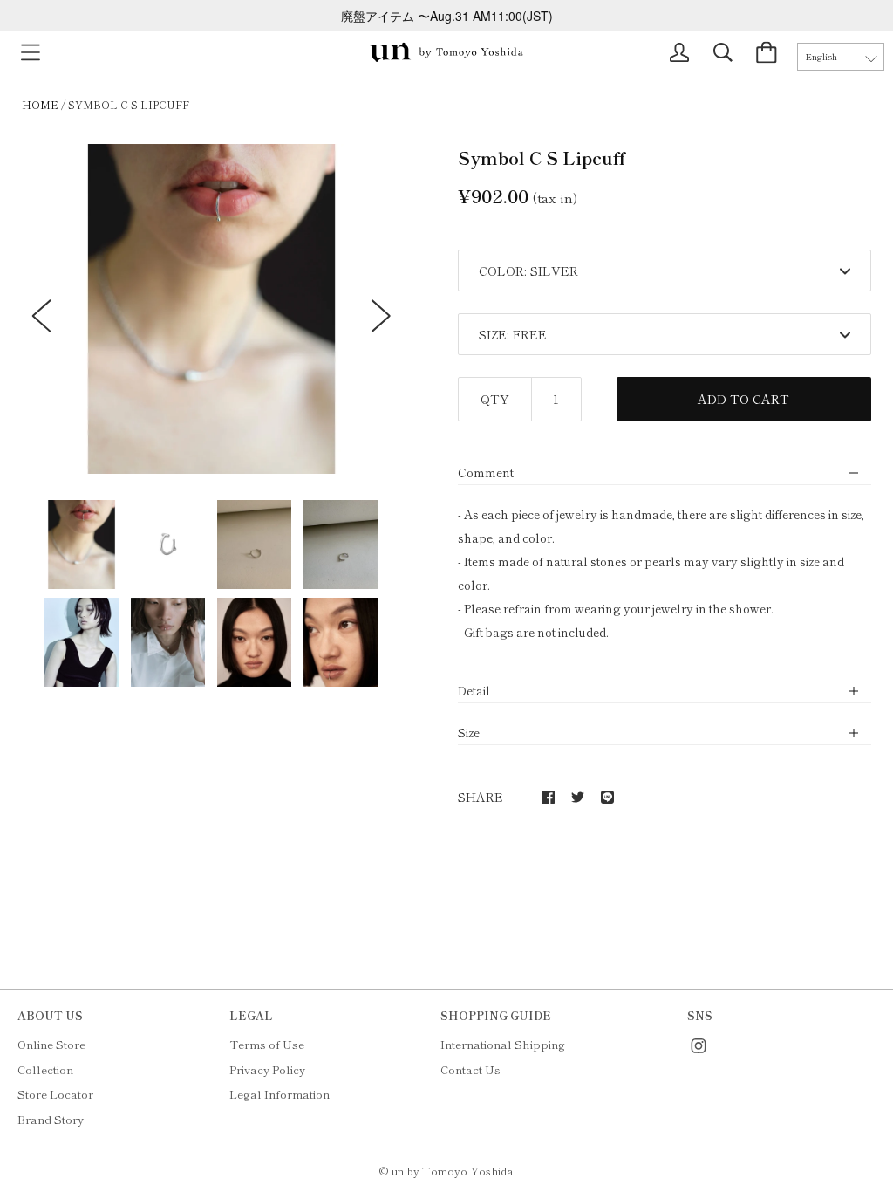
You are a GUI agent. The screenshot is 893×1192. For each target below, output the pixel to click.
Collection (45, 1069)
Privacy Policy (267, 1069)
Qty (495, 399)
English (821, 56)
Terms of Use (266, 1044)
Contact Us (470, 1069)
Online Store (51, 1044)
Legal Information (279, 1094)
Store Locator (55, 1094)
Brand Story (50, 1119)
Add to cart (743, 399)
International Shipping (502, 1044)
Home (40, 104)
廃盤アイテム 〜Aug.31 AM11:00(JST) (447, 15)
